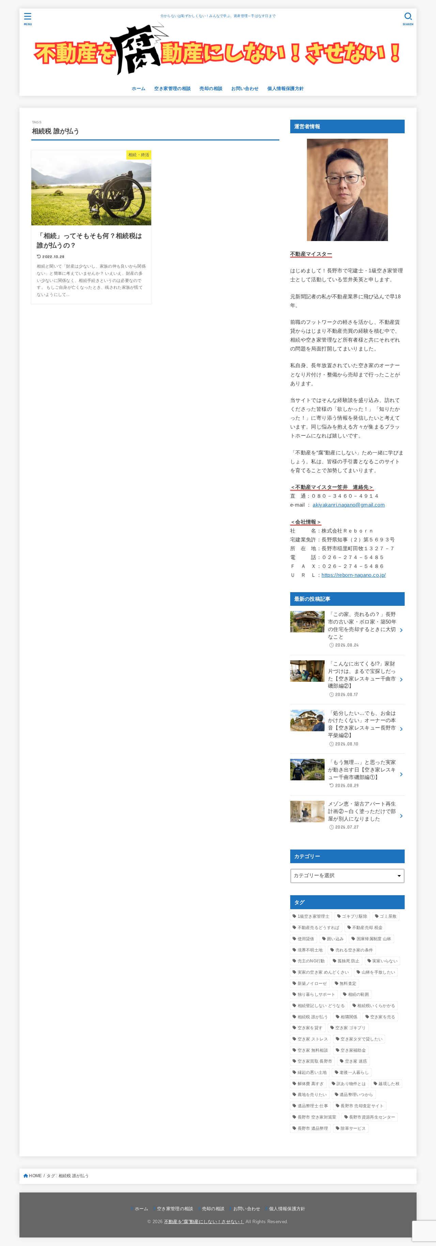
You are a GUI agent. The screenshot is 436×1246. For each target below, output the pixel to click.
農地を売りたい (312, 1094)
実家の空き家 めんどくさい (323, 972)
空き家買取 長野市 (315, 1061)
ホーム (138, 88)
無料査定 (348, 983)
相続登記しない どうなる (321, 1005)
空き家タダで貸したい (362, 1039)
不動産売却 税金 (367, 927)
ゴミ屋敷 (388, 916)
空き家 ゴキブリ (351, 1027)
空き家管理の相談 (172, 88)
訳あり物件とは (351, 1083)
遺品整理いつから (356, 1094)
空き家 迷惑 (356, 1061)
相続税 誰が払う (313, 1017)
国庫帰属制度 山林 (374, 938)
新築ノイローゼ (312, 983)
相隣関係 (349, 1017)
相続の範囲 (358, 994)
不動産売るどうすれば (319, 927)
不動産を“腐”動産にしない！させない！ (204, 1221)
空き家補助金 (353, 1050)
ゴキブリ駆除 (354, 916)
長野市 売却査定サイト (362, 1106)
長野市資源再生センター (372, 1117)
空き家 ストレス (313, 1039)
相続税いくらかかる (376, 1005)
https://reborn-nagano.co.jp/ (354, 575)
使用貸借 (306, 938)
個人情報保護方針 (285, 88)
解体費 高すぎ (311, 1083)
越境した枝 (389, 1083)
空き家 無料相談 (313, 1050)
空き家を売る (382, 1017)
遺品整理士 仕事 (313, 1106)
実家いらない (385, 961)
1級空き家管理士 (313, 916)
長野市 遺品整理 (313, 1128)
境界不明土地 (310, 950)
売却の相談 (211, 88)
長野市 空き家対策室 (317, 1117)
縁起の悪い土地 (312, 1072)
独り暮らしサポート (317, 994)
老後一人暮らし (354, 1072)
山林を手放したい (378, 972)
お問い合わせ (245, 88)
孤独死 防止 (349, 961)
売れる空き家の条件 (354, 950)
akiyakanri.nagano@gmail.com (349, 505)
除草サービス (353, 1128)
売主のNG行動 (311, 961)
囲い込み (335, 938)
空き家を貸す (310, 1027)
